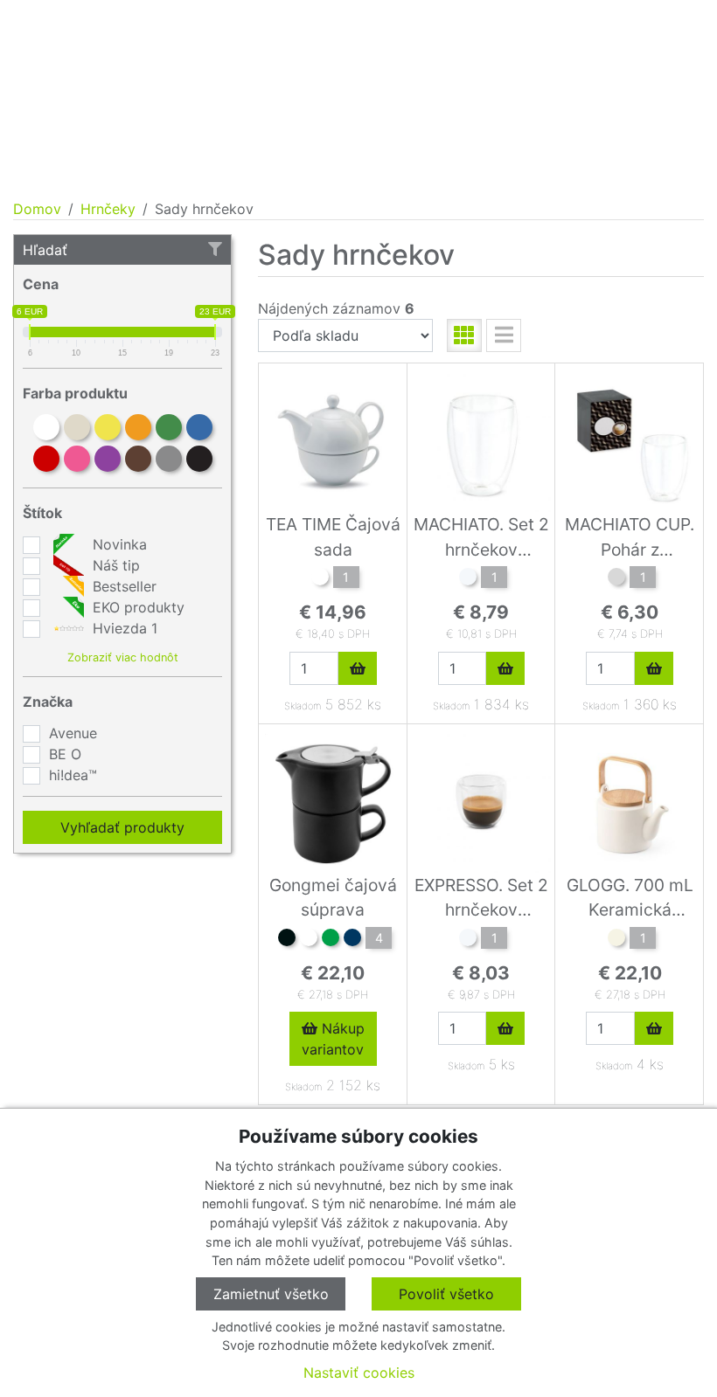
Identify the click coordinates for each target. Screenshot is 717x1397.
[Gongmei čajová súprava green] (330, 940)
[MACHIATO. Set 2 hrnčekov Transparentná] (468, 579)
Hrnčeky (108, 209)
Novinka (117, 544)
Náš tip (114, 565)
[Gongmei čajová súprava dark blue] (352, 940)
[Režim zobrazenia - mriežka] (464, 335)
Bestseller (122, 586)
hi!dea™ (73, 775)
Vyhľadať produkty (122, 827)
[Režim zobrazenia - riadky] (503, 335)
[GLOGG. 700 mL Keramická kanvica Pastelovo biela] (616, 940)
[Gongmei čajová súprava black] (287, 940)
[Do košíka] (357, 668)
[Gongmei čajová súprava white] (308, 940)
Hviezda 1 (122, 628)
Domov (37, 209)
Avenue (73, 733)
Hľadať (45, 250)
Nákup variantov (333, 1039)
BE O (65, 754)
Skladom (302, 706)
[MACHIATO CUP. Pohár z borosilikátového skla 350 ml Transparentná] (616, 579)
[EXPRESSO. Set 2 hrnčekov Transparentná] (468, 940)
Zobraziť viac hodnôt (122, 657)
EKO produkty (136, 607)
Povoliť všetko (446, 1294)
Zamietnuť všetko (271, 1294)
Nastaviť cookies (358, 1372)
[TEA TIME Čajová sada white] (320, 579)
